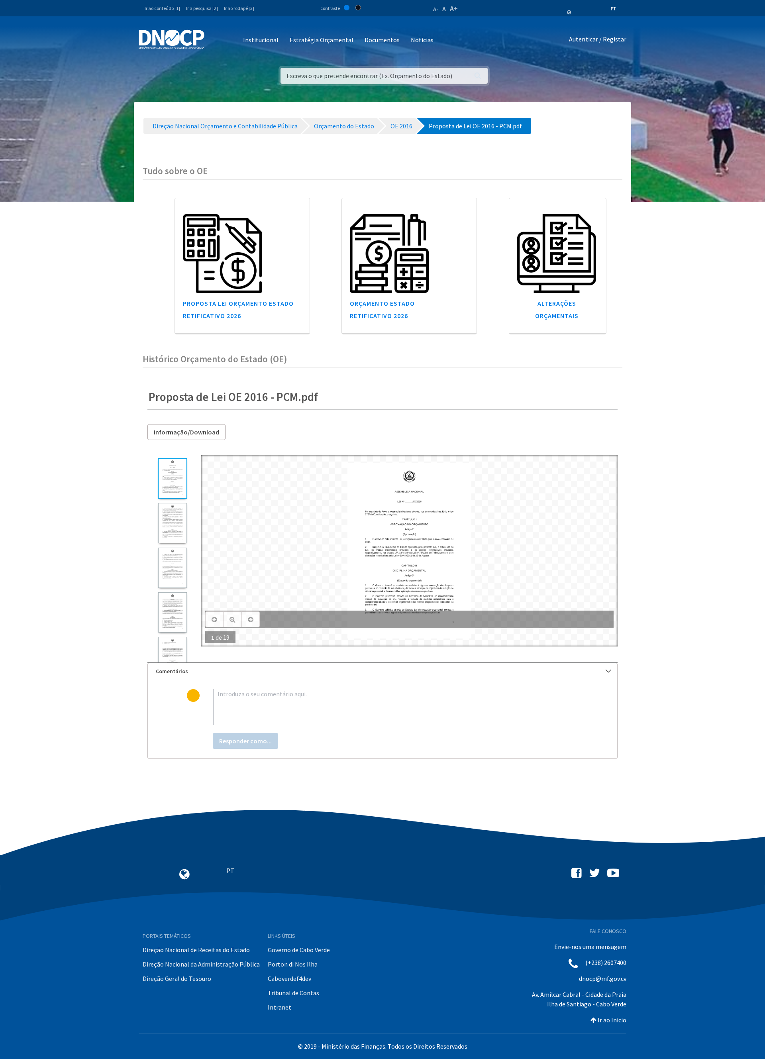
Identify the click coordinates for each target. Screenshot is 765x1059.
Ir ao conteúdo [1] (162, 8)
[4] (172, 612)
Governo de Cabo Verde (299, 950)
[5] (172, 657)
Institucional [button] (261, 40)
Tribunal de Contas (293, 993)
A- (435, 9)
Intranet (279, 1007)
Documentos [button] (382, 40)
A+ (454, 8)
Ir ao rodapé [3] (239, 8)
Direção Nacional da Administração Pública (201, 964)
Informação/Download (186, 432)
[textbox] (395, 707)
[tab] (382, 671)
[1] (172, 478)
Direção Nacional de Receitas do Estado (196, 950)
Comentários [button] (172, 671)
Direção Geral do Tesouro (177, 978)
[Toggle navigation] (215, 40)
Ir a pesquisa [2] (202, 8)
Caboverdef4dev (289, 978)
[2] (172, 523)
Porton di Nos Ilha (293, 964)
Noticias (422, 40)
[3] (172, 567)
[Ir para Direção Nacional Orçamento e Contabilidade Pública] (171, 39)
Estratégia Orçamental (321, 40)
